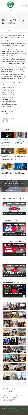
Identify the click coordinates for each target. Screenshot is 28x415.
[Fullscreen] (24, 213)
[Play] (4, 213)
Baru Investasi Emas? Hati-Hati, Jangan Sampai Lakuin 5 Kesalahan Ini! (7, 143)
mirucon (21, 412)
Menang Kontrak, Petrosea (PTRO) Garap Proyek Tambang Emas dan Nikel (7, 158)
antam (5, 113)
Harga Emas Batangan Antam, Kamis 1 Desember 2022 (20, 142)
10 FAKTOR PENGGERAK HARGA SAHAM (20, 174)
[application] (14, 208)
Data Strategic (10, 17)
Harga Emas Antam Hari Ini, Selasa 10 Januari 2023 (20, 158)
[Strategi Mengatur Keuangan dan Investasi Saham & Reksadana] (10, 4)
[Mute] (21, 213)
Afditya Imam (19, 30)
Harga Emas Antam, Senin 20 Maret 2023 (7, 173)
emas (8, 113)
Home (3, 17)
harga (11, 113)
